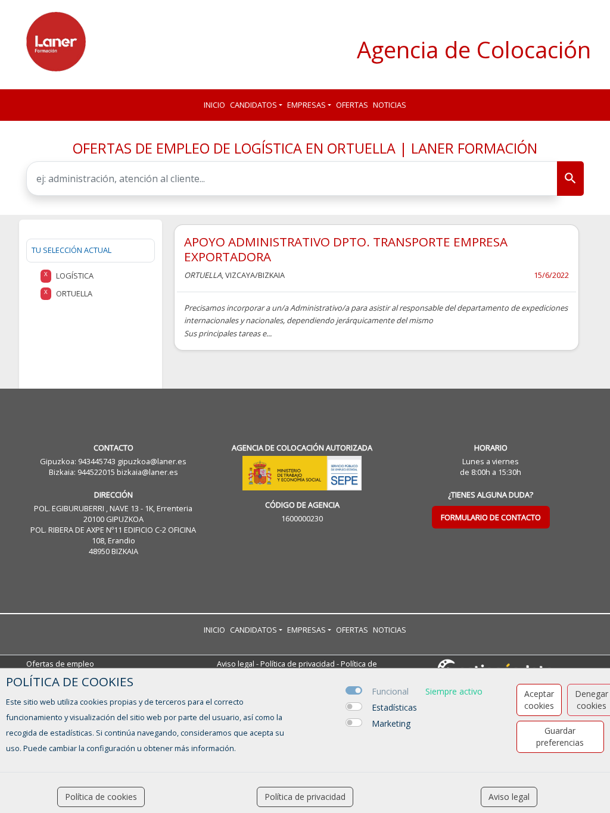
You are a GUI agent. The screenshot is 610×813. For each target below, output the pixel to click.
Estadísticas (394, 707)
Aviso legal (235, 663)
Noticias (389, 104)
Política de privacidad (297, 663)
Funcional (390, 691)
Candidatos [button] (253, 104)
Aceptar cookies (539, 699)
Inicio (214, 104)
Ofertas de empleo (60, 663)
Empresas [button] (306, 104)
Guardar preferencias (560, 736)
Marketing (391, 723)
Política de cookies (101, 796)
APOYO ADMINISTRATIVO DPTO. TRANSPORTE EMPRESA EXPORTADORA (346, 249)
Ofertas (352, 104)
